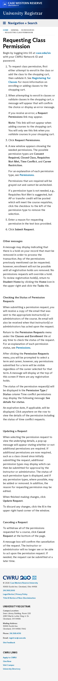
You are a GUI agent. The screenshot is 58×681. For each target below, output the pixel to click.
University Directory (11, 669)
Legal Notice (8, 594)
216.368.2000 (9, 590)
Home (5, 30)
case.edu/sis (43, 53)
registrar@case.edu (17, 638)
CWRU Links (10, 652)
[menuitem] (29, 657)
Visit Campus (8, 665)
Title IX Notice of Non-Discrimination (19, 598)
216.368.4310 (15, 633)
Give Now (7, 661)
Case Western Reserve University (24, 583)
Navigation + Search (19, 24)
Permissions (27, 175)
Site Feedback (9, 642)
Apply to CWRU (10, 657)
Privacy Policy (21, 594)
